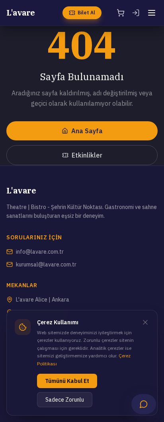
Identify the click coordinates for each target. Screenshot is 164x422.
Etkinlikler (87, 155)
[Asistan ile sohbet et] (143, 404)
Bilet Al (86, 13)
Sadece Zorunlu (64, 399)
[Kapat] (145, 322)
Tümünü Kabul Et (67, 381)
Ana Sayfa (87, 131)
